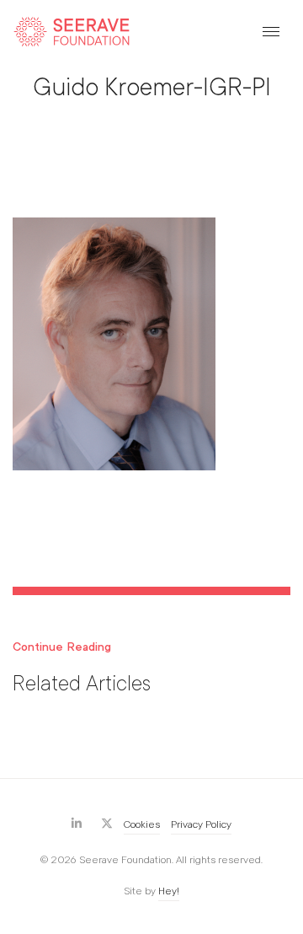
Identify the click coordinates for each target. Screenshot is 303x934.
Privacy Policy (201, 824)
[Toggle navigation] (271, 31)
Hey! (168, 891)
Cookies (142, 824)
